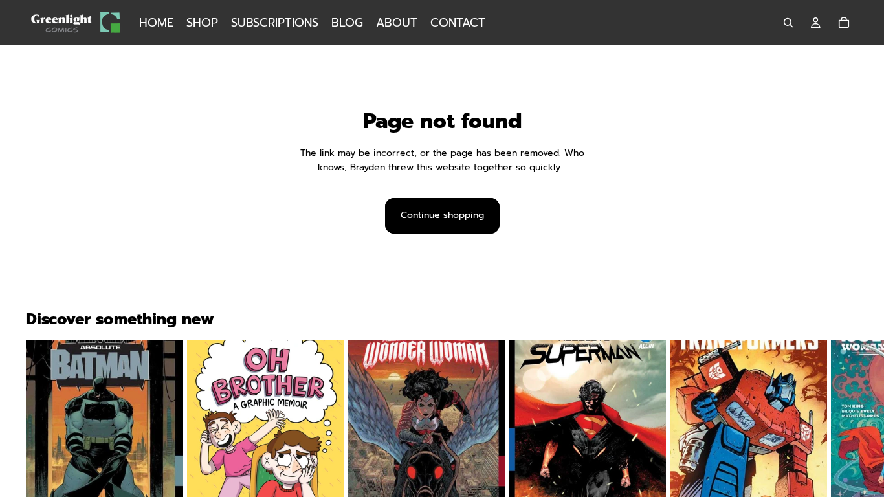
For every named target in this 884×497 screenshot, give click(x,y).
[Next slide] (842, 467)
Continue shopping (442, 215)
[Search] (788, 22)
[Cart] (844, 22)
